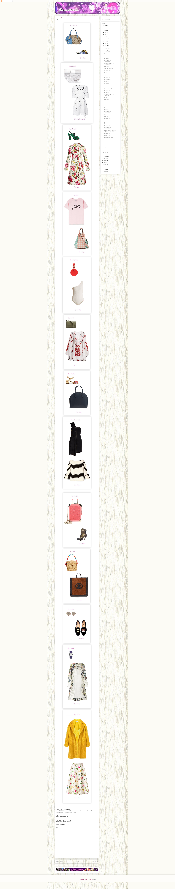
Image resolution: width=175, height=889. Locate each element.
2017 (104, 155)
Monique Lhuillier (63, 812)
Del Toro (67, 810)
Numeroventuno (72, 812)
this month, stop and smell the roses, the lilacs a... (110, 131)
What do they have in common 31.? (109, 95)
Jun (106, 43)
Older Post (95, 861)
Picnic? (105, 97)
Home (77, 861)
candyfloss (106, 66)
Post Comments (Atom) (79, 865)
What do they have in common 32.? (109, 64)
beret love (106, 83)
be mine (106, 123)
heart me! (106, 58)
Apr (105, 147)
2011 (104, 166)
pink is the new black (108, 122)
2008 (104, 171)
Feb (106, 150)
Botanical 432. (107, 90)
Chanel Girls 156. (108, 88)
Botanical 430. (107, 105)
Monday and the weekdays (107, 50)
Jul (105, 41)
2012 (104, 164)
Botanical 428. (107, 125)
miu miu (57, 812)
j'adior (105, 53)
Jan (106, 152)
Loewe (89, 810)
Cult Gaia (63, 810)
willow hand (106, 81)
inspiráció (86, 810)
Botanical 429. (107, 118)
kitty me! (106, 107)
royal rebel (106, 99)
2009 (104, 169)
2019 (104, 28)
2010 (104, 168)
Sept (106, 37)
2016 (104, 156)
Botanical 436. (107, 70)
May (106, 45)
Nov (106, 34)
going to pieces (107, 72)
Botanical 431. (107, 101)
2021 (104, 25)
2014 (104, 160)
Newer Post (59, 861)
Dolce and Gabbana (73, 810)
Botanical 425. (107, 139)
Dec (106, 32)
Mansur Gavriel (94, 810)
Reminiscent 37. (107, 73)
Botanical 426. (107, 135)
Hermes (81, 810)
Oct (105, 36)
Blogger (94, 879)
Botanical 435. (107, 77)
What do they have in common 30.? (109, 103)
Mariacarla (106, 109)
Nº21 (68, 812)
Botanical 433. (107, 86)
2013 (104, 162)
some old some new (108, 68)
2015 (104, 158)
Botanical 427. (107, 133)
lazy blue (106, 141)
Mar (106, 148)
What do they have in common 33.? (109, 47)
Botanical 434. (107, 85)
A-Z (60, 810)
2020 (104, 27)
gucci (79, 810)
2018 (104, 30)
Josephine (106, 56)
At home (106, 142)
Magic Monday (107, 54)
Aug (106, 39)
